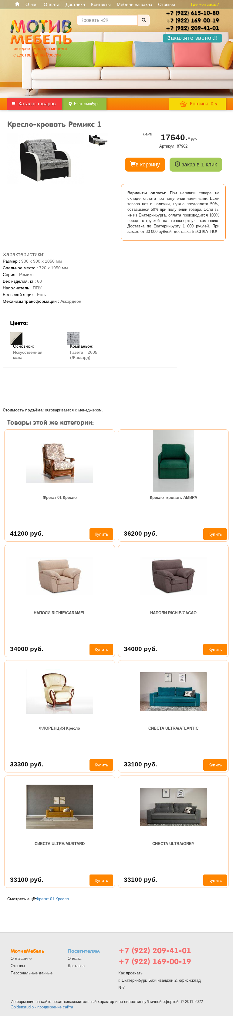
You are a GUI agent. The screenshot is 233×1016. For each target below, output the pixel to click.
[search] (144, 20)
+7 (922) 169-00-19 (154, 961)
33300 (26, 764)
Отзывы (166, 4)
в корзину (148, 165)
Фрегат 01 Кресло (60, 497)
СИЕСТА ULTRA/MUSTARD (60, 843)
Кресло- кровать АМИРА (173, 497)
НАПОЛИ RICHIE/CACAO (173, 613)
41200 (26, 533)
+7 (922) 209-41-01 (154, 950)
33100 (140, 764)
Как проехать (130, 973)
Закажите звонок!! (192, 38)
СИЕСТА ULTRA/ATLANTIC (173, 728)
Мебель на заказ (134, 4)
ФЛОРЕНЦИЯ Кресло (59, 728)
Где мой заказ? (205, 4)
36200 (140, 533)
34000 (26, 648)
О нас (31, 4)
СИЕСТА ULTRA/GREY (173, 843)
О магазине (21, 958)
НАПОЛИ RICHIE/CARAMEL (60, 613)
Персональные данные (31, 973)
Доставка (75, 4)
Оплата (51, 4)
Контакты (101, 4)
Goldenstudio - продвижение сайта (42, 1007)
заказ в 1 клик (198, 165)
